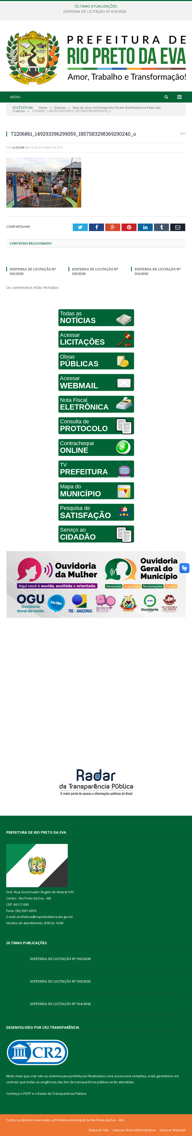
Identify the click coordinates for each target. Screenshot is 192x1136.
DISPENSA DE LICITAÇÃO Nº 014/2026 (60, 1003)
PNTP (27, 1093)
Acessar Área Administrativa (134, 1130)
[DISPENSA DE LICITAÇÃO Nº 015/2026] (95, 260)
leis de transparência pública (86, 1082)
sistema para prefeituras (68, 1076)
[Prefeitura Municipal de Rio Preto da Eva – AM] (96, 56)
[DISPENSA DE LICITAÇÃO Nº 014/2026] (158, 260)
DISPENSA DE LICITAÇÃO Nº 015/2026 (94, 11)
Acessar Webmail (173, 1130)
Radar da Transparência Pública (62, 1093)
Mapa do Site (99, 1130)
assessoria (122, 1076)
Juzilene (18, 147)
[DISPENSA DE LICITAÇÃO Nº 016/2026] (33, 260)
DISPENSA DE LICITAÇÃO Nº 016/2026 (60, 958)
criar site (36, 1076)
